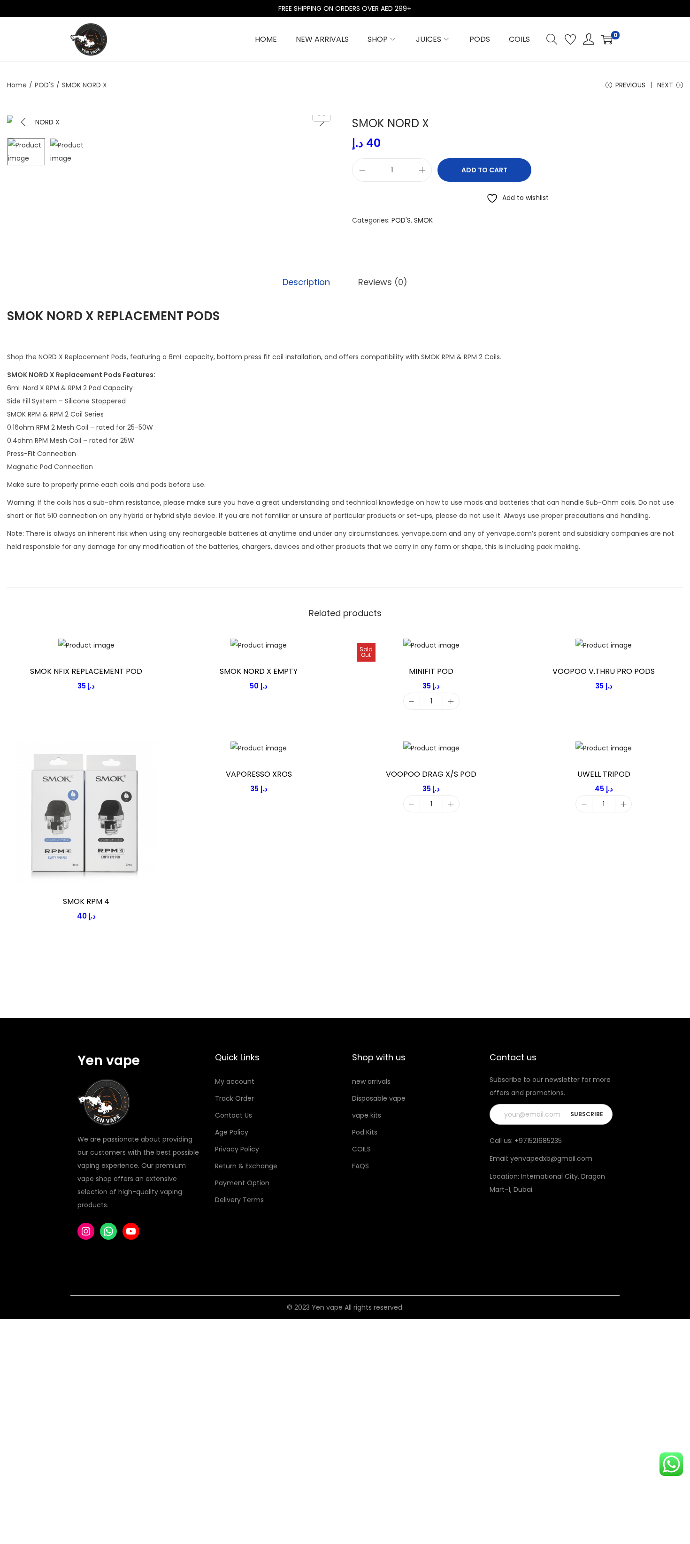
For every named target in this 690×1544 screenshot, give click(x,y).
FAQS (360, 1166)
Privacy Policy (237, 1149)
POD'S (44, 85)
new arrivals (371, 1081)
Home (17, 85)
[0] (607, 39)
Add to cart (484, 170)
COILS (361, 1149)
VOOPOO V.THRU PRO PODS (603, 671)
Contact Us (233, 1115)
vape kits (366, 1115)
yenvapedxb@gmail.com (551, 1158)
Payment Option (242, 1183)
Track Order (234, 1098)
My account (234, 1081)
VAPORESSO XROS (259, 774)
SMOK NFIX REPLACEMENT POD (86, 671)
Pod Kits (364, 1132)
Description (306, 282)
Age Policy (231, 1132)
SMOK (423, 220)
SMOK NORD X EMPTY (259, 671)
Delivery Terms (239, 1199)
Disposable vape (379, 1098)
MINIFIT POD (431, 671)
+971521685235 (538, 1140)
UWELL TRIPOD (603, 774)
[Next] (321, 122)
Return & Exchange (246, 1166)
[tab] (306, 282)
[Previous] (23, 122)
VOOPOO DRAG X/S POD (431, 774)
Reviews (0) (382, 282)
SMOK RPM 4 (86, 901)
